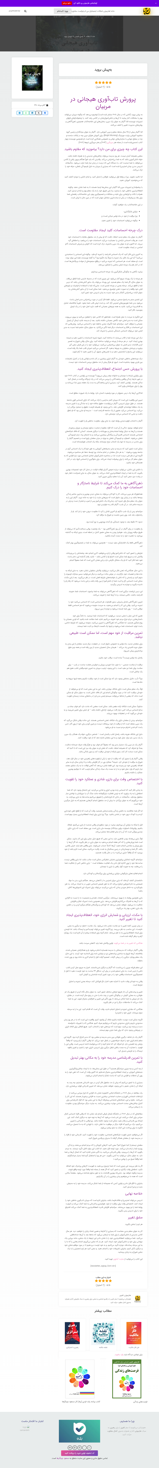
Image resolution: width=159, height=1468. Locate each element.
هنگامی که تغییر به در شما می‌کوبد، (128, 943)
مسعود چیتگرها (63, 1458)
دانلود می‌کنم (67, 3)
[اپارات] (84, 1448)
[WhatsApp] (89, 1448)
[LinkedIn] (79, 1448)
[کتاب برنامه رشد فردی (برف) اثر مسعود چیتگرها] (79, 1359)
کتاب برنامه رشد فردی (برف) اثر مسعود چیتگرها (81, 1401)
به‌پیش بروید (68, 36)
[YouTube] (70, 1448)
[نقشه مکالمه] (103, 1322)
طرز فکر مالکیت (134, 1347)
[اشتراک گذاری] (45, 113)
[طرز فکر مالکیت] (134, 1322)
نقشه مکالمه (103, 1347)
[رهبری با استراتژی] (72, 1322)
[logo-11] (146, 11)
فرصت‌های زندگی (140, 1401)
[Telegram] (75, 1448)
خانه (93, 36)
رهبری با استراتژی (72, 1347)
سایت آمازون (118, 1259)
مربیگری (110, 142)
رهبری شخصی (78, 36)
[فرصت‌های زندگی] (126, 1359)
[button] (25, 11)
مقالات (88, 36)
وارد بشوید (119, 1354)
